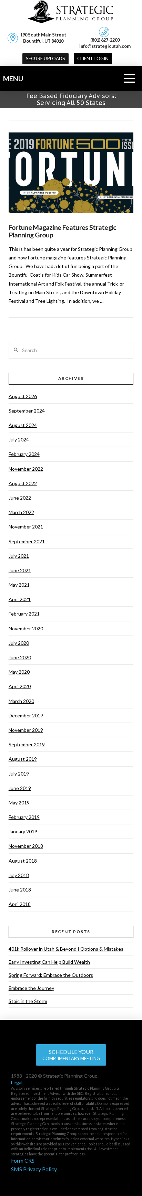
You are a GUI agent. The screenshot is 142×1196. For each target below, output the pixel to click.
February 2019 (24, 817)
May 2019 (19, 802)
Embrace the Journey (31, 988)
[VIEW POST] (71, 173)
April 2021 (20, 599)
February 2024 (24, 454)
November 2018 (26, 846)
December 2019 (26, 715)
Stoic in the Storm (28, 1001)
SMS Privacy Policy (34, 1169)
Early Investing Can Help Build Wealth (49, 962)
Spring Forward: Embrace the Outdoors (51, 975)
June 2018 (20, 890)
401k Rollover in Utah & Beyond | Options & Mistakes (66, 949)
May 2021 (19, 585)
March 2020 (21, 701)
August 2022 (23, 483)
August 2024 (23, 425)
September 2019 (27, 744)
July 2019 (19, 774)
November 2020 (26, 628)
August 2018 (23, 861)
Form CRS (22, 1160)
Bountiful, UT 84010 (43, 38)
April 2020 (20, 686)
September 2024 (27, 411)
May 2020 (19, 672)
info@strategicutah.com (105, 46)
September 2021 (27, 541)
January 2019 (23, 831)
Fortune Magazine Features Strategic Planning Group (62, 231)
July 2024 (19, 439)
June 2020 (20, 657)
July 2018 (19, 875)
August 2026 (23, 396)
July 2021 (19, 556)
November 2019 (26, 730)
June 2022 (20, 498)
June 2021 (20, 570)
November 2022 (26, 469)
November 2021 (26, 527)
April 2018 (20, 904)
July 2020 (19, 643)
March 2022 (21, 512)
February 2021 (24, 614)
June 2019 (20, 788)
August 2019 (23, 759)
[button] (93, 59)
